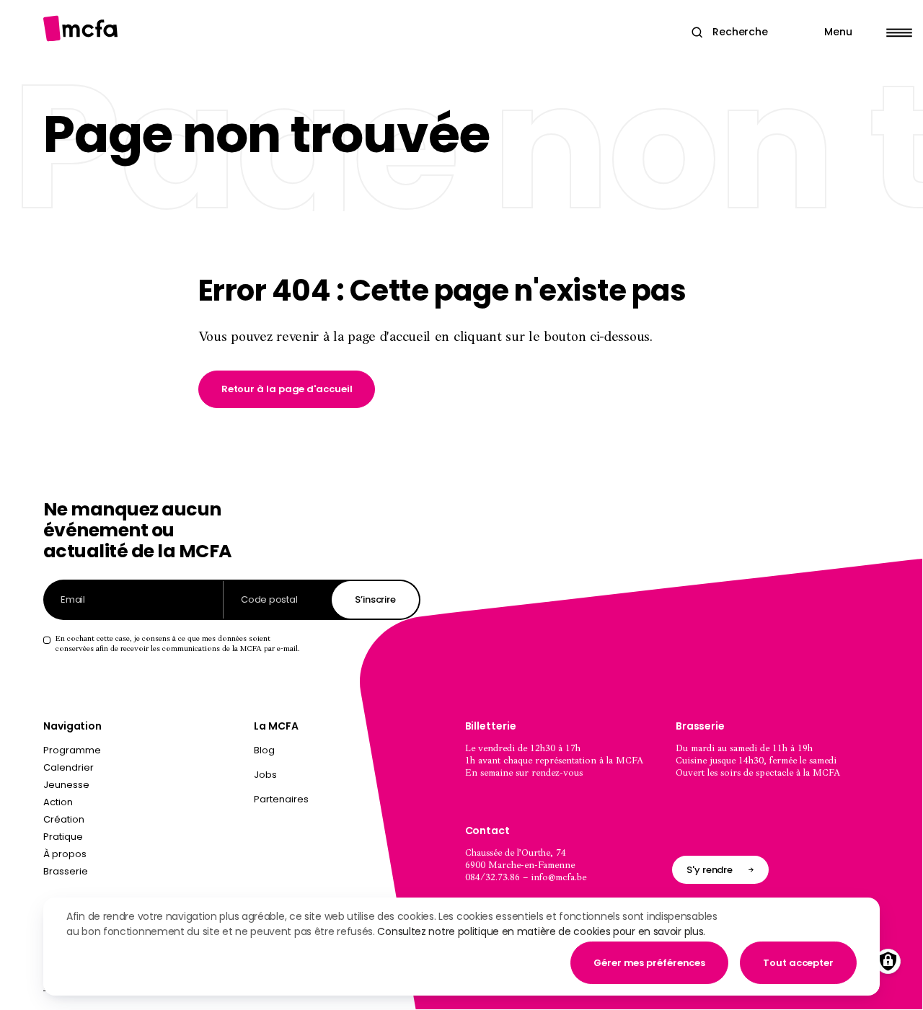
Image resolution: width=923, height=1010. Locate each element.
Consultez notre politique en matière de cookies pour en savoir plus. (541, 931)
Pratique (63, 836)
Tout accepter (798, 963)
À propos (65, 854)
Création (63, 819)
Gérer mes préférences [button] (649, 963)
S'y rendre (709, 870)
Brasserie (65, 871)
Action (58, 802)
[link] (287, 389)
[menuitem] (356, 753)
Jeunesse (66, 785)
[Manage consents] (888, 961)
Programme (72, 750)
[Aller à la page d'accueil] (80, 28)
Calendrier (68, 767)
